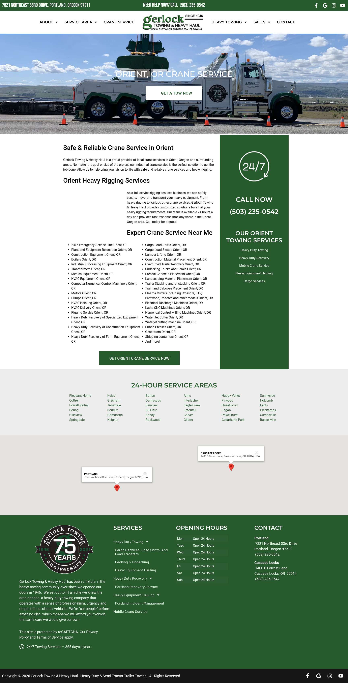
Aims (187, 396)
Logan (226, 410)
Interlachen (191, 400)
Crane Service (119, 22)
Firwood (227, 400)
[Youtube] (342, 5)
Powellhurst (230, 415)
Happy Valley (231, 396)
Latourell (190, 410)
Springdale (77, 420)
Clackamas (268, 410)
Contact (286, 22)
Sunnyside (267, 396)
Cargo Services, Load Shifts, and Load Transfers (141, 552)
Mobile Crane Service (254, 266)
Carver (188, 415)
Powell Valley (78, 405)
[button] (117, 488)
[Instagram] (333, 5)
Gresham (113, 400)
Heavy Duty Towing (254, 250)
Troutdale (114, 405)
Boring (74, 410)
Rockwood (153, 420)
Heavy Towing (226, 22)
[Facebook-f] (316, 5)
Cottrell (74, 400)
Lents (264, 405)
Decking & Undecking (132, 562)
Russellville (268, 420)
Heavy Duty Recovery (254, 258)
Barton (150, 396)
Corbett (112, 410)
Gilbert (188, 420)
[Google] (325, 5)
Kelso (111, 396)
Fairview (151, 405)
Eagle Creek (192, 405)
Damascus (153, 400)
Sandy (150, 415)
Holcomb (266, 400)
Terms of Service (49, 637)
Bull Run (151, 410)
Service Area (78, 22)
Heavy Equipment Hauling (254, 273)
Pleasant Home (80, 396)
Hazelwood (230, 405)
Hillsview (75, 415)
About (46, 22)
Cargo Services (254, 281)
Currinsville (268, 415)
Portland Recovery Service (136, 586)
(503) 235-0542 (254, 211)
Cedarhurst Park (233, 420)
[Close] (145, 473)
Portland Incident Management (139, 603)
